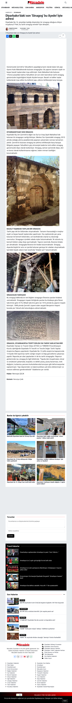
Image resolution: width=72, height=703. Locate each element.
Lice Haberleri (41, 677)
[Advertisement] (39, 52)
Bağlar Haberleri (12, 671)
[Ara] (65, 2)
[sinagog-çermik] (33, 191)
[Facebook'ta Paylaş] (7, 36)
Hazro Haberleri (41, 684)
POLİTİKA (49, 7)
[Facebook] (14, 656)
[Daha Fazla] (17, 36)
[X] (18, 656)
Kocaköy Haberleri (12, 686)
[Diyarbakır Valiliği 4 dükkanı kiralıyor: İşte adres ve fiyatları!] (51, 449)
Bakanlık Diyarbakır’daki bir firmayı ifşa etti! (21, 436)
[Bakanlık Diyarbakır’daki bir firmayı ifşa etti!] (21, 426)
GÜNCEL (57, 7)
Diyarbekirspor (11, 667)
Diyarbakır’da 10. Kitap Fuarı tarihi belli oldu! (21, 482)
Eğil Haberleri (11, 679)
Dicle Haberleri (41, 683)
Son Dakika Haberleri (50, 656)
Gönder (10, 536)
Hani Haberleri (11, 684)
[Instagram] (21, 656)
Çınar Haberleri (11, 683)
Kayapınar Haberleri (42, 671)
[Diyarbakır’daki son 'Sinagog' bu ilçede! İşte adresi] (36, 33)
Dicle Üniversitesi (12, 669)
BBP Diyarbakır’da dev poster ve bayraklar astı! (37, 620)
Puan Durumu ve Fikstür (51, 652)
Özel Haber (10, 665)
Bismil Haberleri (12, 675)
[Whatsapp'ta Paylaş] (14, 36)
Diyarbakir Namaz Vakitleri (52, 648)
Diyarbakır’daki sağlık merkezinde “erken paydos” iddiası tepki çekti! (50, 437)
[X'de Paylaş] (10, 36)
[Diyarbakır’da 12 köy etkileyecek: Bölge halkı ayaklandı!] (21, 449)
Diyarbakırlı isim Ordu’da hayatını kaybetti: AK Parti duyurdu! (42, 603)
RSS (20, 695)
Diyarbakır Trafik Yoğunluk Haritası (54, 650)
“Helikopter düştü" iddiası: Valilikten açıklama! (37, 629)
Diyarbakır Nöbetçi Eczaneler (52, 644)
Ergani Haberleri (41, 675)
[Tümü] (64, 594)
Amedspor (40, 665)
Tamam (65, 700)
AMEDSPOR (40, 7)
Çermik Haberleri (42, 681)
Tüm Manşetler (48, 654)
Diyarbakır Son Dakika (43, 663)
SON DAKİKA (29, 7)
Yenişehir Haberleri (42, 673)
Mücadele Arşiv (41, 669)
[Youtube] (24, 656)
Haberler (9, 12)
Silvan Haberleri (12, 677)
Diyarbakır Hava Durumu (51, 646)
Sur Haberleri (11, 673)
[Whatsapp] (31, 656)
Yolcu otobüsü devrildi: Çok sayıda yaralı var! (37, 611)
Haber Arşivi (48, 658)
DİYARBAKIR (5, 7)
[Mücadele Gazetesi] (36, 2)
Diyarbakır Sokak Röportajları (45, 686)
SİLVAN (22, 600)
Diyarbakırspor (41, 667)
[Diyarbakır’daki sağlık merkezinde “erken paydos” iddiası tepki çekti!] (51, 426)
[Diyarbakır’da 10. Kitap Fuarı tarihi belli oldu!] (21, 472)
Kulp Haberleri (41, 679)
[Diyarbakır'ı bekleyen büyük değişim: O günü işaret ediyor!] (51, 472)
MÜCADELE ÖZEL (17, 7)
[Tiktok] (27, 656)
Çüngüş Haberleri (12, 681)
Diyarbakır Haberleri (13, 663)
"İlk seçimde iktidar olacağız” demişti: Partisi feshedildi (40, 637)
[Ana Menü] (6, 2)
